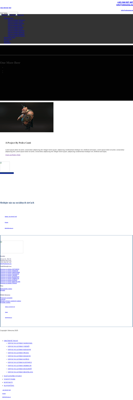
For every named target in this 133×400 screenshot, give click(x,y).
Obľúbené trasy (11, 341)
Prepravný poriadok (6, 298)
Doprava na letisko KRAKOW (9, 271)
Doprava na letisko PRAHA (8, 283)
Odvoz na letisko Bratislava (20, 372)
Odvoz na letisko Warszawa (20, 343)
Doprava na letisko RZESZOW (9, 274)
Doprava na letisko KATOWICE (9, 269)
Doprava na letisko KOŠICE (8, 280)
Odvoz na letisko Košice (18, 359)
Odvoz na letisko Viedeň (18, 346)
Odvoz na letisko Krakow (19, 356)
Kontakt (2, 290)
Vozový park (9, 379)
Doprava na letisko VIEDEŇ (8, 275)
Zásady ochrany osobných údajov (10, 301)
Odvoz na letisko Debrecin (19, 365)
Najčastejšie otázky (6, 289)
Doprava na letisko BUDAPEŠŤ (9, 277)
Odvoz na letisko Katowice (20, 362)
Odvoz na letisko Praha (18, 353)
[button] (11, 216)
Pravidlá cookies (5, 302)
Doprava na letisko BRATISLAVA (10, 281)
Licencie (2, 299)
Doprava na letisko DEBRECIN (9, 278)
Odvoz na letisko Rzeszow (19, 349)
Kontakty (8, 382)
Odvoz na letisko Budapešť (20, 369)
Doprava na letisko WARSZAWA (10, 272)
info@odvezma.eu (5, 263)
